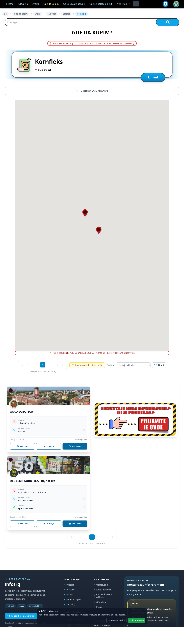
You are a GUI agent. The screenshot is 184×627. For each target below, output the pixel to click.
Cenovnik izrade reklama (104, 595)
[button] (85, 212)
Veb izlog (70, 604)
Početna (70, 584)
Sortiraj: (111, 365)
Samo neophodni (116, 620)
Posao (99, 607)
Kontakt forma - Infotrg (22, 615)
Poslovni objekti (35, 606)
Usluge (21, 606)
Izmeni (153, 77)
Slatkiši (66, 13)
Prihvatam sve (136, 620)
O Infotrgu (101, 602)
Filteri (161, 365)
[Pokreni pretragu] (167, 22)
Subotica (52, 13)
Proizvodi (10, 606)
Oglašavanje (102, 584)
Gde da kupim (21, 13)
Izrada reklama (103, 589)
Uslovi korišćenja (102, 625)
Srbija (37, 13)
